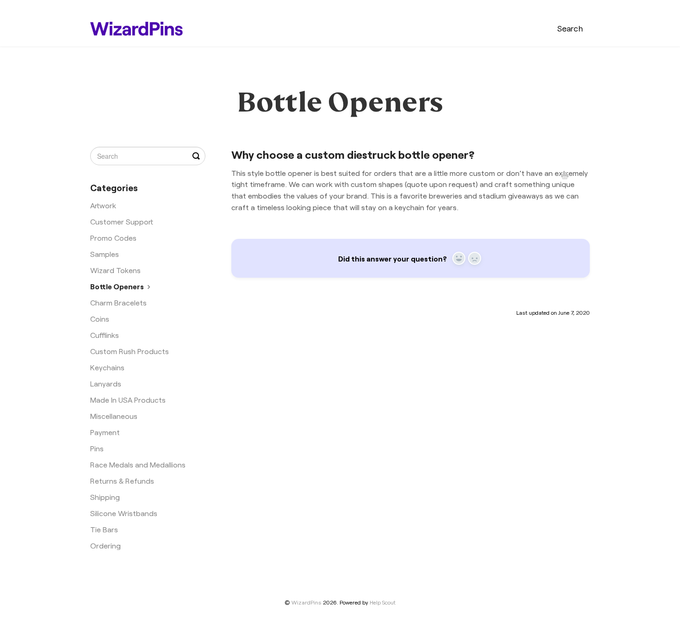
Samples (104, 254)
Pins (97, 448)
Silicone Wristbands (123, 513)
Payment (105, 432)
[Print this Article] (565, 176)
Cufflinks (104, 335)
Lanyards (105, 383)
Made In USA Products (128, 399)
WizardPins (306, 602)
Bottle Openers (117, 286)
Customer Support (121, 221)
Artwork (103, 205)
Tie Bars (104, 529)
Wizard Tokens (115, 270)
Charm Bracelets (118, 302)
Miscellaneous (113, 416)
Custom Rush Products (129, 351)
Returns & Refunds (122, 480)
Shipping (105, 497)
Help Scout (383, 602)
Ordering (105, 545)
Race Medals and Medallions (137, 464)
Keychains (107, 367)
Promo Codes (113, 237)
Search (570, 28)
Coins (99, 318)
